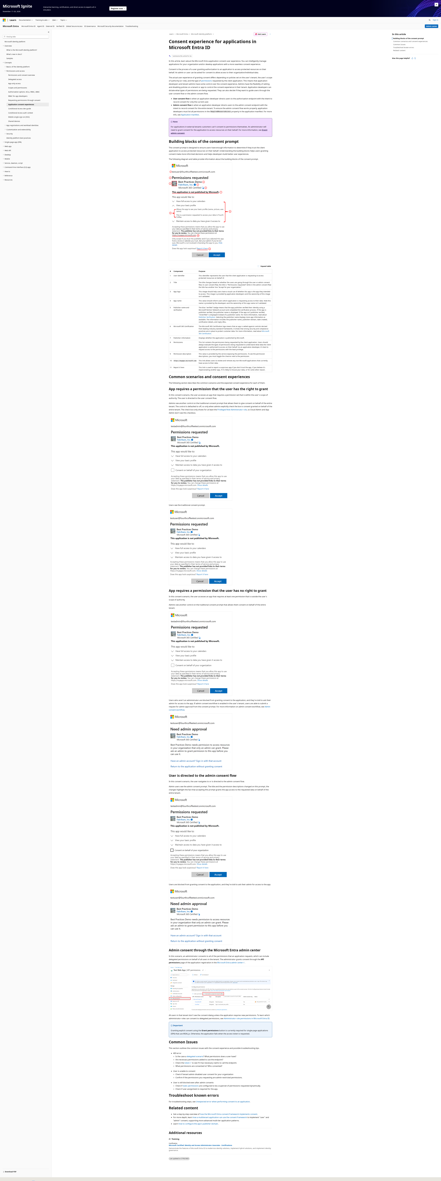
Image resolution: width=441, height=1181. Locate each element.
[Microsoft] (4, 20)
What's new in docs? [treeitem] (14, 54)
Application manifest (190, 114)
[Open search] (429, 20)
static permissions (191, 1086)
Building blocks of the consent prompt (408, 38)
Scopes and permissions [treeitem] (17, 88)
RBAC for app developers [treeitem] (17, 96)
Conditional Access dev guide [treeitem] (19, 108)
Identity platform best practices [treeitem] (18, 138)
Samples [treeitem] (9, 58)
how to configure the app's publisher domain (198, 1123)
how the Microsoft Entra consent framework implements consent (228, 1114)
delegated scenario (195, 1056)
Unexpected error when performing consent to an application (223, 1101)
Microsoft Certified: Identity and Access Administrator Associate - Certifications (200, 1145)
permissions (206, 80)
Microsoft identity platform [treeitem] (15, 41)
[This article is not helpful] (415, 58)
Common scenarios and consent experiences (410, 41)
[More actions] (270, 34)
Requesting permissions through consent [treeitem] (24, 100)
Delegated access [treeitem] (15, 79)
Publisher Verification (207, 317)
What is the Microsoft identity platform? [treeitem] (21, 50)
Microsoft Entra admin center (230, 962)
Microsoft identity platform (201, 34)
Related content (399, 50)
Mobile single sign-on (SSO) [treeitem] (19, 117)
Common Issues (399, 44)
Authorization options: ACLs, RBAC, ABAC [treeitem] (24, 92)
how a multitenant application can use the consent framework (220, 1117)
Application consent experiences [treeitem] (21, 104)
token (187, 1063)
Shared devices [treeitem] (14, 121)
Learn (171, 34)
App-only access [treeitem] (14, 83)
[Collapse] (49, 32)
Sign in (435, 20)
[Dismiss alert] (436, 4)
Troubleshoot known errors (403, 47)
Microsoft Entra (182, 34)
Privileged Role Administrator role (232, 409)
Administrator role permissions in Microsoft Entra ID (246, 1018)
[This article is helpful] (412, 58)
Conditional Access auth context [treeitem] (20, 113)
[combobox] (26, 37)
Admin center (431, 26)
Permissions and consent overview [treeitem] (21, 75)
